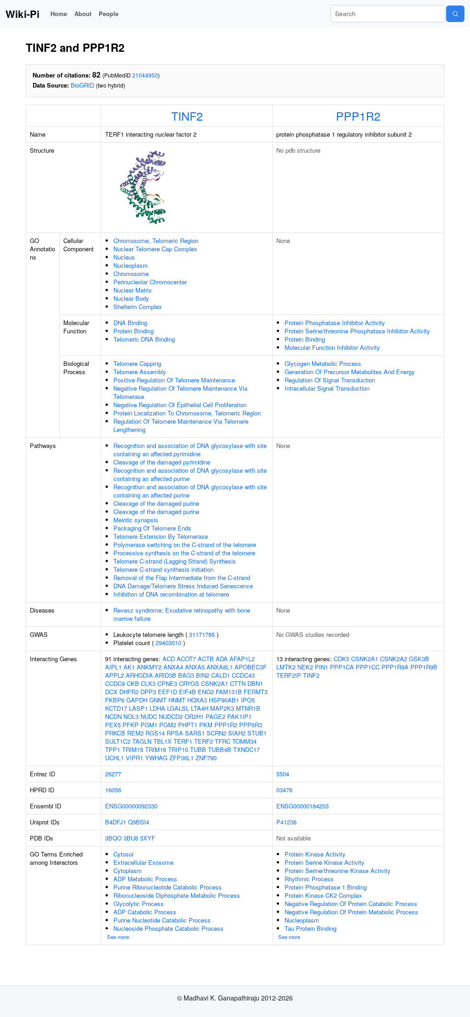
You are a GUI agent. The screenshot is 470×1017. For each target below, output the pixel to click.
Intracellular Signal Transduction (327, 388)
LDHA (157, 708)
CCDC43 (243, 675)
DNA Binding (130, 322)
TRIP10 (178, 749)
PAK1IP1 (239, 716)
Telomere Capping (137, 363)
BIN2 (202, 675)
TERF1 (182, 741)
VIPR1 (134, 757)
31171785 (202, 634)
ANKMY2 (149, 667)
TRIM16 (155, 749)
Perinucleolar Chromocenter (150, 281)
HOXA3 (197, 700)
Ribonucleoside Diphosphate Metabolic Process (176, 895)
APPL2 (114, 675)
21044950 (145, 75)
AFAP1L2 (242, 658)
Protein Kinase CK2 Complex (323, 895)
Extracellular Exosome (143, 862)
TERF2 (203, 741)
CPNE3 (167, 683)
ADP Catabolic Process (144, 911)
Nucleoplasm (130, 265)
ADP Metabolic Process (145, 878)
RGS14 (155, 733)
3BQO (113, 838)
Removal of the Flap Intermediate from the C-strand (181, 577)
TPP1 (112, 749)
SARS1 (195, 733)
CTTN (238, 683)
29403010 (168, 642)
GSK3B (419, 658)
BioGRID (82, 85)
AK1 (129, 667)
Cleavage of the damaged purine (156, 503)
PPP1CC (368, 667)
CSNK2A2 (393, 658)
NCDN (113, 716)
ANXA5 (195, 667)
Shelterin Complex (137, 306)
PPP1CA (342, 667)
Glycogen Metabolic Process (323, 363)
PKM (206, 724)
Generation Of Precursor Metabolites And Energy (350, 371)
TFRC (222, 741)
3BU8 (130, 838)
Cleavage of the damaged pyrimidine (161, 462)
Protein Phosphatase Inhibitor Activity (335, 322)
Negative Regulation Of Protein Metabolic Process (351, 911)
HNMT (176, 700)
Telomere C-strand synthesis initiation (163, 569)
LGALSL (178, 708)
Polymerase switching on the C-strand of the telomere (184, 544)
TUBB (198, 749)
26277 (113, 773)
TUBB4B (219, 749)
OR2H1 (194, 716)
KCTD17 (116, 708)
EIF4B (187, 691)
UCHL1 (114, 757)
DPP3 (148, 691)
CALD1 (220, 675)
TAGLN (141, 741)
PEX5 (113, 724)
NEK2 (305, 667)
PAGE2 (215, 716)
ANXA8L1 (220, 667)
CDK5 (341, 658)
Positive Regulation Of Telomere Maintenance (174, 380)
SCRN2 (216, 733)
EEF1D (167, 691)
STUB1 (257, 733)
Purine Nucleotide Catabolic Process (162, 920)
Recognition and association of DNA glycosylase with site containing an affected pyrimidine (190, 449)
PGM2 (167, 724)
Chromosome (131, 273)
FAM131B (229, 691)
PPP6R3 (250, 724)
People (108, 13)
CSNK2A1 (214, 683)
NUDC (148, 716)
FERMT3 (256, 691)
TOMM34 (244, 741)
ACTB (206, 658)
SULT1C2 (117, 741)
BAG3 (186, 675)
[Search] (455, 14)
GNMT (158, 700)
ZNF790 (206, 757)
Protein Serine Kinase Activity (324, 862)
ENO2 (206, 691)
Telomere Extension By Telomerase (160, 536)
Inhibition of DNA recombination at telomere (171, 594)
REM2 (135, 733)
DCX (111, 691)
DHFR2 (129, 691)
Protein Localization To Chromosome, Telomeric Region (187, 413)
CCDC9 (115, 683)
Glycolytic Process (138, 903)
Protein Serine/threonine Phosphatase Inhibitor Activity (357, 330)
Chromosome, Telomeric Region (155, 240)
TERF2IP (288, 675)
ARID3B (165, 675)
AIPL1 (113, 667)
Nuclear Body (131, 298)
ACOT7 (186, 658)
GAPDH (136, 700)
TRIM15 (132, 749)
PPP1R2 (358, 115)
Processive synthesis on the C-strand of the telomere (184, 552)
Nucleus (124, 257)
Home (58, 13)
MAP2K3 (222, 708)
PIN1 (321, 667)
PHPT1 (187, 724)
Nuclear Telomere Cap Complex (155, 248)
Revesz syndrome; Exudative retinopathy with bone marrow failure (181, 614)
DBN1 (255, 683)
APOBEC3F (251, 667)
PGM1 (148, 724)
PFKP (131, 724)
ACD (168, 658)
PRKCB (115, 733)
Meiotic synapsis (135, 519)
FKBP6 (114, 700)
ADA (222, 658)
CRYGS (189, 683)
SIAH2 (237, 733)
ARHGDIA (139, 675)
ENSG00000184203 (302, 805)
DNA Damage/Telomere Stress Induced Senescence (183, 585)
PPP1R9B (423, 667)
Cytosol (123, 854)
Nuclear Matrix (132, 290)
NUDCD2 (171, 716)
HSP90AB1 (224, 700)
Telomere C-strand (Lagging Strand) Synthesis (174, 561)
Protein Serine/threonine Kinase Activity (338, 870)
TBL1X (162, 741)
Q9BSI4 (138, 822)
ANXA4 (173, 667)
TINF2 (187, 115)
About (82, 13)
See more (118, 936)
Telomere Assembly (139, 371)
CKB (133, 683)
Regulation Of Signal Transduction (330, 380)
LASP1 (138, 708)
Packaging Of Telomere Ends (152, 528)
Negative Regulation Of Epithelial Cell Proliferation (179, 404)
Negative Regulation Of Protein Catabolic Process (351, 903)
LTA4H (199, 708)
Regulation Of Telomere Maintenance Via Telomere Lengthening (180, 425)
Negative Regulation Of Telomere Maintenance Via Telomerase (180, 392)
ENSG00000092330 (131, 805)
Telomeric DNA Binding (144, 339)
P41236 (286, 822)
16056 (113, 789)
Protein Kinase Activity (315, 854)
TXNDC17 (246, 749)
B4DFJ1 (115, 822)
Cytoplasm (127, 870)
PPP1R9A (394, 667)
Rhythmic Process (309, 878)
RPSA (175, 733)
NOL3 (131, 716)
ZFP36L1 (181, 757)
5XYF (147, 838)
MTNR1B (248, 708)
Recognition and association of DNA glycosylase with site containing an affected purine (190, 474)
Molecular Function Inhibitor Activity (332, 347)
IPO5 (248, 700)
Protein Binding (133, 330)
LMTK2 (286, 667)
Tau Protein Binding (310, 928)
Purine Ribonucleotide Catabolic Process (167, 887)
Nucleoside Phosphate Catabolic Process (168, 928)
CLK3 (148, 683)
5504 (282, 773)
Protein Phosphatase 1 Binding (326, 887)
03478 (284, 789)
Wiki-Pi (22, 13)
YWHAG (156, 757)
